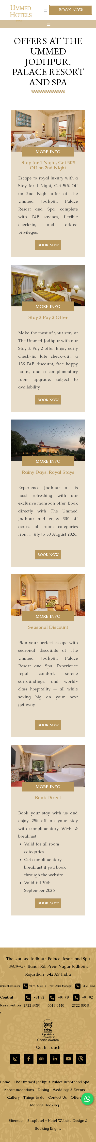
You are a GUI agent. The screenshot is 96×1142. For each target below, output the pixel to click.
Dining (43, 1089)
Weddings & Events (69, 1089)
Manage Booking (44, 1105)
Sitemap (16, 1120)
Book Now (71, 10)
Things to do (34, 1097)
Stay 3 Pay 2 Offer (48, 317)
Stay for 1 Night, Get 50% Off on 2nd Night (48, 165)
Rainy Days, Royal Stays (48, 472)
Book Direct (48, 797)
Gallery (13, 1097)
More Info (48, 151)
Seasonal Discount (48, 627)
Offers (76, 1097)
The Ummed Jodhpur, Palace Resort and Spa (51, 1081)
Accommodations (19, 1089)
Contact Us (57, 1097)
